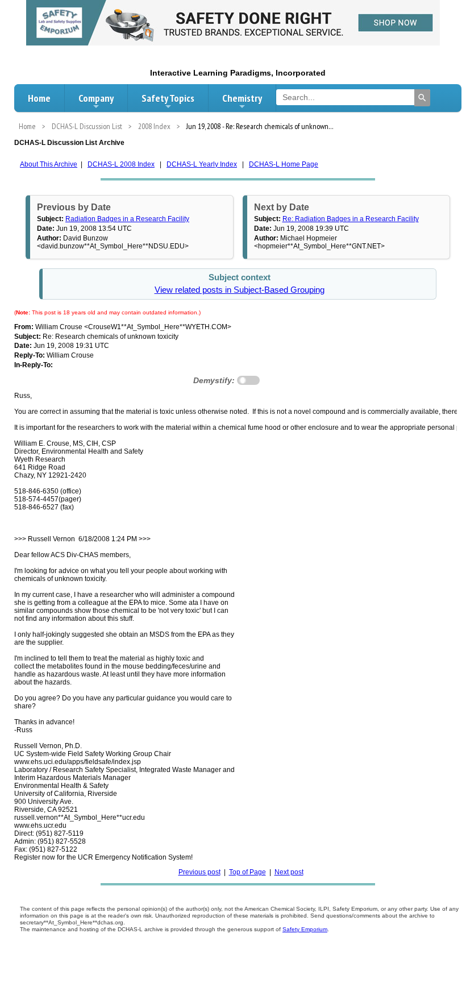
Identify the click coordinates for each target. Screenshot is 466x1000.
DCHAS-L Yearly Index (202, 164)
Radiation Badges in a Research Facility (127, 219)
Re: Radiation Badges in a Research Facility (350, 219)
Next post (288, 872)
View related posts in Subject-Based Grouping (239, 289)
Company (96, 98)
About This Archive (48, 164)
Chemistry (242, 98)
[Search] (422, 97)
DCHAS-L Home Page (283, 164)
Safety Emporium (304, 929)
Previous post (199, 872)
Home (39, 98)
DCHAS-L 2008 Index (121, 164)
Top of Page (247, 872)
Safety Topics (168, 98)
